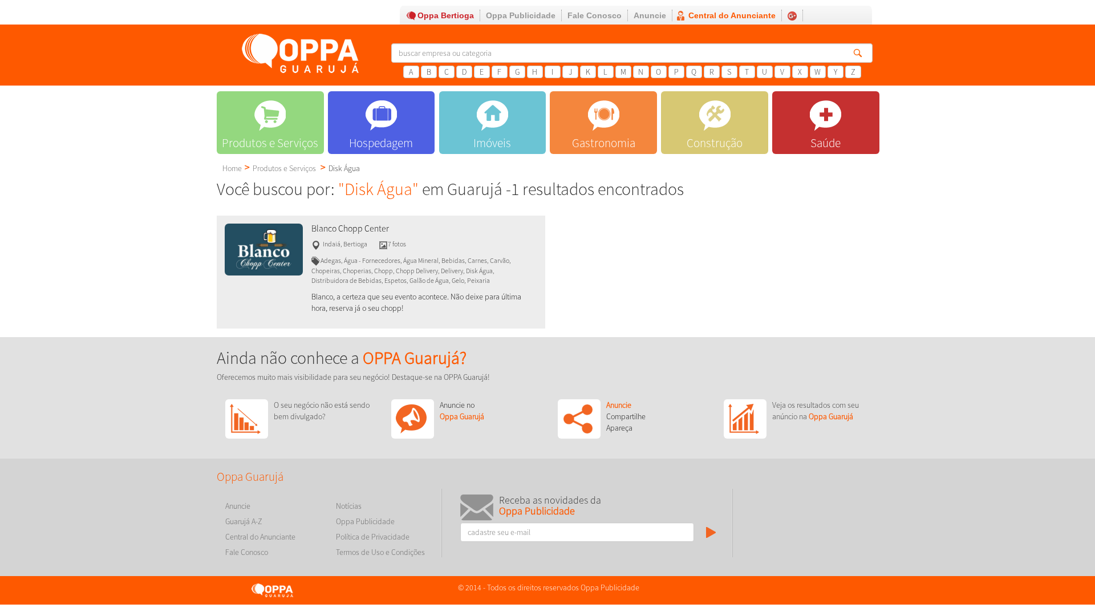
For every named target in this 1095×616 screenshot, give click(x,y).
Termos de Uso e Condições (380, 552)
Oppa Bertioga (445, 15)
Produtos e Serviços (284, 168)
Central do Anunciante (732, 15)
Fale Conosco (594, 15)
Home (232, 168)
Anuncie (650, 15)
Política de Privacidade (372, 537)
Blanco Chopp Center (350, 228)
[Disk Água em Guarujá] (264, 249)
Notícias (349, 506)
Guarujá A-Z (243, 521)
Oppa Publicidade (520, 15)
